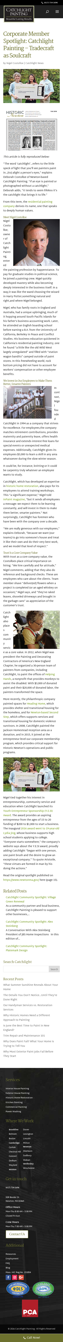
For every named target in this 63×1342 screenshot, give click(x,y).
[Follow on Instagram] (14, 1277)
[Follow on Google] (21, 1277)
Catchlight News (35, 63)
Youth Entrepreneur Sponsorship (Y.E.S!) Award (28, 813)
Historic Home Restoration (19, 1098)
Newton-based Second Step (30, 714)
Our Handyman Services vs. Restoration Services (27, 1007)
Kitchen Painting (14, 1103)
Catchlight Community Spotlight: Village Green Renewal (31, 899)
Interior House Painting (17, 1089)
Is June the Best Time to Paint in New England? (26, 1028)
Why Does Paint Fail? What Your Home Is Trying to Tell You (28, 1043)
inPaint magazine (14, 499)
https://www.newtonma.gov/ (21, 880)
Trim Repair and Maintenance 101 (24, 1036)
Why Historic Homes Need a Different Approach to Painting (26, 1017)
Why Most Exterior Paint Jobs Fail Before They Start (28, 1054)
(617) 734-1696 (51, 3)
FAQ (8, 1263)
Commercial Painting (16, 1107)
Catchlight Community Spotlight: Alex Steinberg (29, 924)
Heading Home (36, 704)
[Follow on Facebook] (8, 1277)
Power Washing (13, 1112)
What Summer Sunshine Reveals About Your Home (30, 987)
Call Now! (33, 1338)
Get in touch (16, 1179)
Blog (8, 1268)
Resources (11, 1254)
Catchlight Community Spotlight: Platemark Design (26, 948)
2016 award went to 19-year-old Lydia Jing (31, 831)
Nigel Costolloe (14, 63)
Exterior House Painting (17, 1093)
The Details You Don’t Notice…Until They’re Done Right (30, 997)
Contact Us (17, 1234)
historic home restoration (22, 486)
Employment (12, 1259)
